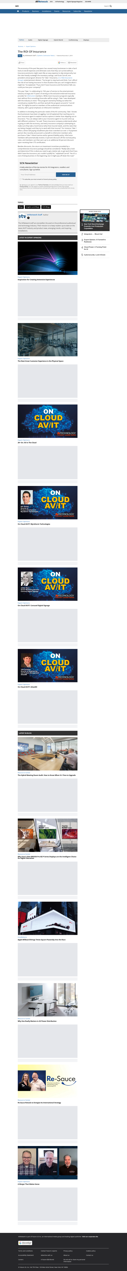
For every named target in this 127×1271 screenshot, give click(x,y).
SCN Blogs (46, 207)
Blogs (21, 207)
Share (22, 62)
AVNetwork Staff (30, 55)
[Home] (41, 1)
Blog (20, 56)
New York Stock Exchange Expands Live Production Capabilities (94, 226)
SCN (51, 1)
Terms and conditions (25, 1251)
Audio (30, 40)
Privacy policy (68, 1251)
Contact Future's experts (49, 1251)
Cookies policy (90, 1251)
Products (25, 11)
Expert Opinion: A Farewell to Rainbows (95, 241)
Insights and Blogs (32, 207)
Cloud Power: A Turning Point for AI (95, 248)
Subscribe (77, 11)
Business (35, 11)
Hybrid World (58, 40)
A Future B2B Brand (47, 1259)
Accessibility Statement (26, 1255)
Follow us (63, 62)
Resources (66, 11)
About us (66, 1255)
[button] (108, 6)
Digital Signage (43, 40)
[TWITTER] (29, 218)
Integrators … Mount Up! (93, 234)
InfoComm (31, 96)
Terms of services (43, 185)
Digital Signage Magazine (74, 1)
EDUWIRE (88, 1)
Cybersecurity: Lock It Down (94, 255)
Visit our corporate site (90, 1237)
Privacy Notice (24, 186)
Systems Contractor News (45, 55)
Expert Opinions (31, 46)
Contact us (89, 1255)
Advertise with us (46, 1255)
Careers (20, 1259)
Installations (46, 11)
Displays (86, 40)
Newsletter (88, 11)
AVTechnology (59, 1)
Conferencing (73, 40)
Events (56, 11)
